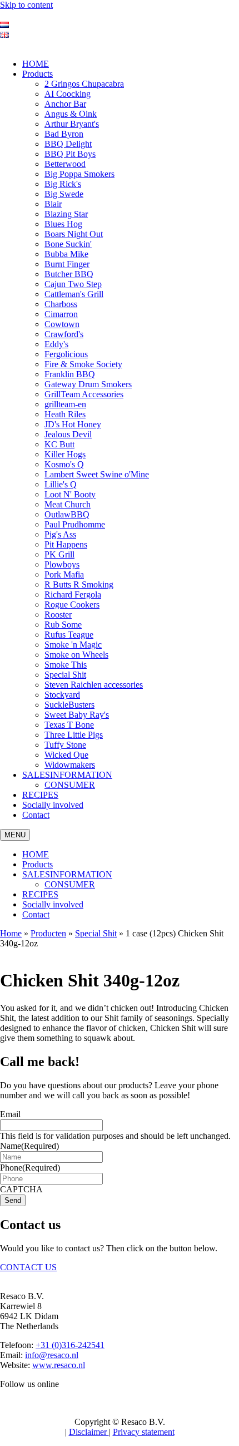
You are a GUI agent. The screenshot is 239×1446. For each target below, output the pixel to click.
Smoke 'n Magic (73, 644)
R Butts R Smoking (78, 584)
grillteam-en (65, 404)
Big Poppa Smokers (79, 174)
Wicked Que (66, 754)
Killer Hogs (65, 454)
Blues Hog (63, 224)
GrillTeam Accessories (83, 394)
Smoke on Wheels (76, 654)
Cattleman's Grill (73, 294)
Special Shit (65, 674)
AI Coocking (67, 93)
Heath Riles (65, 414)
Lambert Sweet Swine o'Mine (96, 474)
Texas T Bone (69, 724)
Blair (53, 204)
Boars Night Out (73, 234)
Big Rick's (62, 184)
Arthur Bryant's (71, 124)
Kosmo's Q (64, 464)
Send (12, 1200)
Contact (35, 815)
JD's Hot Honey (72, 424)
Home (11, 933)
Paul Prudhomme (74, 524)
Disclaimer (89, 1432)
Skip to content (26, 4)
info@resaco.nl (51, 1355)
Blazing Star (66, 214)
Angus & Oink (70, 114)
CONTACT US (28, 1267)
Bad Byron (63, 134)
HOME (35, 63)
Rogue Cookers (71, 604)
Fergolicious (66, 354)
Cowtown (61, 324)
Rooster (58, 614)
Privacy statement (144, 1432)
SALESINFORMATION (67, 774)
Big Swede (63, 194)
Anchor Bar (65, 103)
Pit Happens (65, 544)
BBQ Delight (68, 144)
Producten (48, 933)
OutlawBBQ (66, 514)
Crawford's (63, 334)
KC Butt (59, 444)
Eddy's (56, 344)
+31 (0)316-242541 (70, 1345)
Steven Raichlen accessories (93, 684)
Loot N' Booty (70, 494)
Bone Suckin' (68, 244)
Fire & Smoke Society (83, 364)
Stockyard (62, 694)
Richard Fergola (72, 594)
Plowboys (61, 564)
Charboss (60, 304)
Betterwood (65, 164)
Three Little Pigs (73, 734)
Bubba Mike (66, 254)
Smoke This (65, 664)
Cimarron (61, 314)
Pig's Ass (60, 534)
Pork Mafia (64, 574)
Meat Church (67, 504)
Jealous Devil (68, 434)
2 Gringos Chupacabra (84, 83)
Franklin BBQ (69, 374)
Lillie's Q (60, 484)
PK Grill (59, 554)
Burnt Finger (66, 264)
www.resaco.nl (58, 1365)
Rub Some (63, 624)
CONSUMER (69, 784)
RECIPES (40, 795)
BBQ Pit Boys (70, 154)
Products (37, 73)
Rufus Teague (68, 634)
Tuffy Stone (65, 744)
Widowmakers (69, 764)
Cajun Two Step (73, 284)
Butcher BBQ (68, 274)
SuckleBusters (69, 704)
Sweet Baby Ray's (76, 714)
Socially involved (52, 805)
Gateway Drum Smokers (88, 384)
